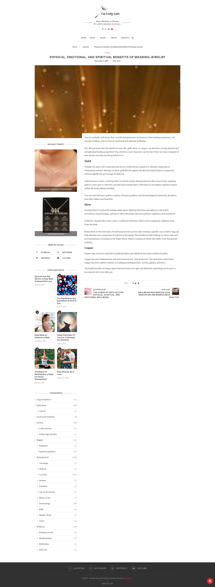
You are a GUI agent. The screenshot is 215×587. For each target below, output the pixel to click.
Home (83, 38)
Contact (125, 38)
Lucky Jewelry (58, 428)
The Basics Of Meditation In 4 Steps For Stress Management (44, 375)
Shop (92, 38)
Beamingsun (127, 578)
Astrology (58, 463)
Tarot (58, 521)
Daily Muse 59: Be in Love (65, 373)
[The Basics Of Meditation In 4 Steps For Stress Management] (45, 359)
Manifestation (58, 538)
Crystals (58, 474)
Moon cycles (58, 497)
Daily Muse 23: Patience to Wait (42, 336)
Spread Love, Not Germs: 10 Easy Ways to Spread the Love (44, 278)
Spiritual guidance (58, 451)
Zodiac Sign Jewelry (58, 434)
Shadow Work (58, 515)
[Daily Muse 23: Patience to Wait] (45, 322)
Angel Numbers (57, 399)
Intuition (58, 486)
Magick (57, 440)
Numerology (58, 503)
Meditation (58, 544)
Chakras (58, 468)
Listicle (58, 411)
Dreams (58, 480)
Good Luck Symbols (57, 416)
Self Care (58, 549)
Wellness (57, 526)
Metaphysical (57, 457)
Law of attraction (58, 492)
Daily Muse (57, 405)
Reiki (58, 509)
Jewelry (86, 47)
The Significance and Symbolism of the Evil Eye (66, 300)
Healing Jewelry (58, 532)
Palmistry (58, 445)
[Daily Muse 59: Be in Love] (67, 359)
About (114, 38)
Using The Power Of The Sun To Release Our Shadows (66, 337)
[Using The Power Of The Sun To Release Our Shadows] (67, 322)
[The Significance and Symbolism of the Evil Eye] (67, 285)
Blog (103, 38)
